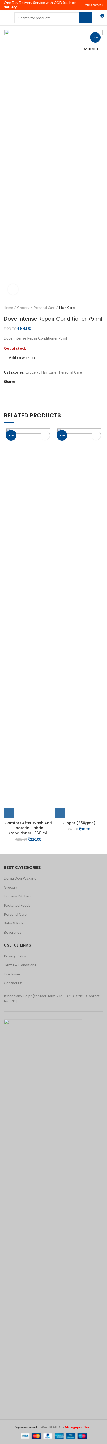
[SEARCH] (85, 17)
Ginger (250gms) (79, 823)
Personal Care (44, 307)
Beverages (12, 932)
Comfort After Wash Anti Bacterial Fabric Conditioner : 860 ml (28, 828)
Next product (100, 307)
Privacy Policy (15, 956)
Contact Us (13, 983)
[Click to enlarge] (13, 289)
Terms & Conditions (20, 965)
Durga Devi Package (20, 878)
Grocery (23, 307)
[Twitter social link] (26, 381)
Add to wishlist (22, 358)
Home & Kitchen (17, 896)
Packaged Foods (17, 905)
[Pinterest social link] (32, 381)
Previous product (90, 307)
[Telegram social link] (44, 381)
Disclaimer (12, 974)
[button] (9, 813)
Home (8, 307)
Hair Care (67, 307)
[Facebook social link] (20, 381)
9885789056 (93, 5)
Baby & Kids (13, 923)
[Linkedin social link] (38, 381)
